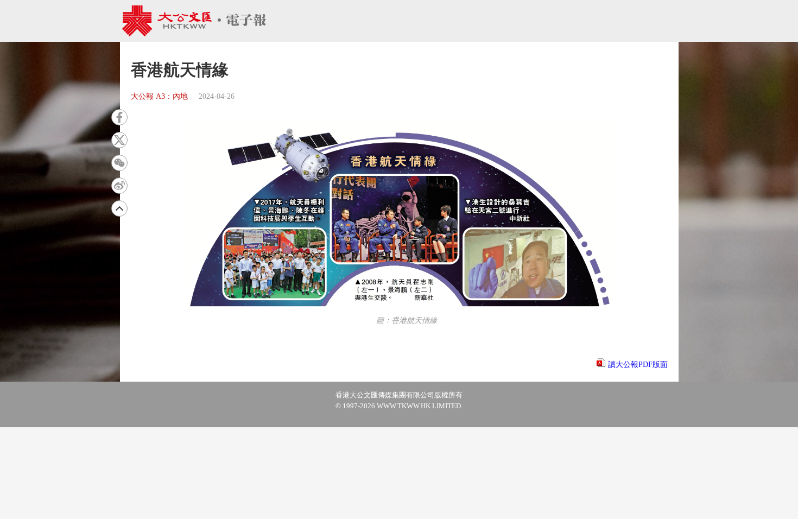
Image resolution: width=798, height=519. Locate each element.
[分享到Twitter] (119, 140)
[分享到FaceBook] (119, 117)
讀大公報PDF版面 (638, 364)
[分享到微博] (119, 186)
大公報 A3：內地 (159, 96)
